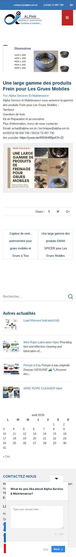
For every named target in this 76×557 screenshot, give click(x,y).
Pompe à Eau (32, 365)
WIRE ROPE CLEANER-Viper (42, 388)
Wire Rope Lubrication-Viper (41, 342)
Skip (45, 549)
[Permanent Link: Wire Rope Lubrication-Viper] (11, 345)
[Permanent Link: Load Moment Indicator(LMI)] (11, 324)
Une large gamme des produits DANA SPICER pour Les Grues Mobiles (56, 244)
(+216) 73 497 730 (54, 5)
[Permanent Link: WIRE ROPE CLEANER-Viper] (11, 391)
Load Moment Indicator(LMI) (41, 320)
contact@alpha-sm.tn (25, 5)
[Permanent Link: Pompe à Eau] (11, 368)
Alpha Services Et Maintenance (29, 95)
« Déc (7, 456)
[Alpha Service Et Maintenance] (23, 17)
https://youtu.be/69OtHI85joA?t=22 (42, 137)
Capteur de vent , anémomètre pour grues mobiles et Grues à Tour (20, 244)
